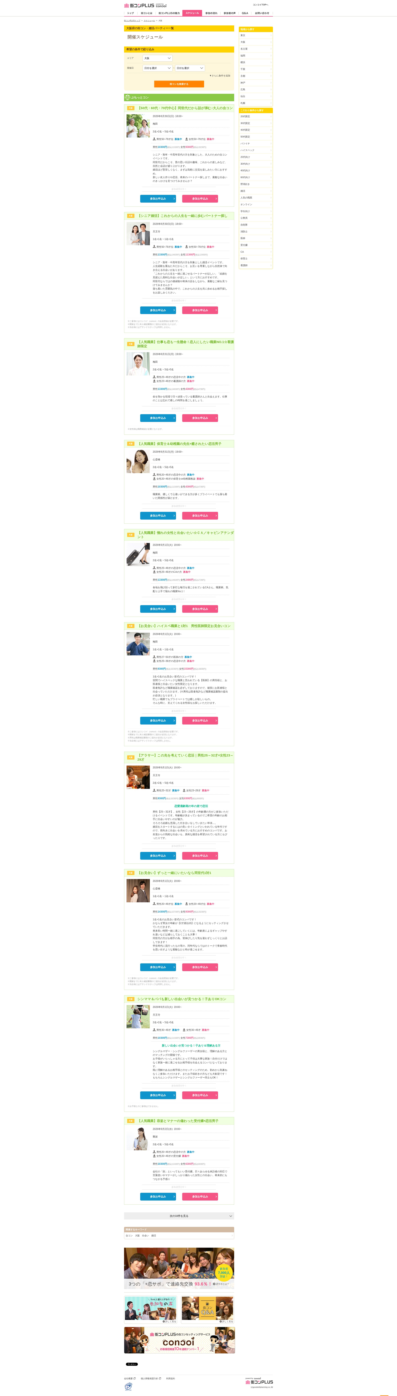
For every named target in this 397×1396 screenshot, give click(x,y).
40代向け (245, 170)
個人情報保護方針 (149, 1378)
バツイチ (245, 143)
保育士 (244, 258)
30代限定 (245, 123)
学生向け (245, 211)
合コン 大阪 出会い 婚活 (141, 1235)
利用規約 (170, 1378)
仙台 (243, 96)
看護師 (244, 265)
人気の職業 (246, 197)
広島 (243, 89)
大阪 (243, 42)
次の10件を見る (179, 1215)
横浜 (243, 62)
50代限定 (245, 136)
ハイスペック (247, 150)
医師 (243, 238)
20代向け (245, 157)
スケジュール (149, 21)
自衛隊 (244, 224)
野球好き (245, 184)
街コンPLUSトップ (132, 21)
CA (242, 251)
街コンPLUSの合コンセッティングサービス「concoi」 (179, 1340)
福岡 (243, 55)
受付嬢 (244, 245)
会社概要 (128, 1378)
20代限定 (245, 116)
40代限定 (245, 130)
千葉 (243, 69)
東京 (243, 35)
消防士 (244, 231)
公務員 (244, 218)
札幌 (243, 103)
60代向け (245, 177)
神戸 (243, 82)
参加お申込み (158, 198)
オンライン (246, 204)
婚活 (243, 191)
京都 (243, 76)
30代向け (245, 163)
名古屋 (244, 48)
